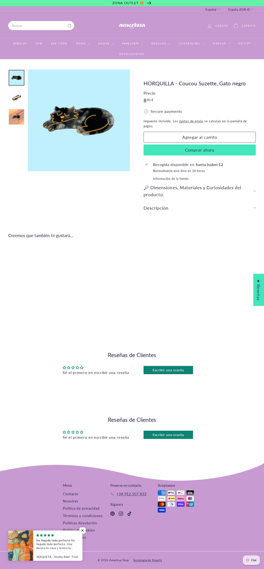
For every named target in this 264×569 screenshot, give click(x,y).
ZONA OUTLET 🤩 (128, 3)
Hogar (104, 43)
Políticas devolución (80, 523)
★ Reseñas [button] (258, 290)
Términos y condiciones (83, 516)
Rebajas (20, 43)
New (38, 43)
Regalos (159, 43)
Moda (81, 43)
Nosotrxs (70, 501)
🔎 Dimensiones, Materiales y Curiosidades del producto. (192, 191)
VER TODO (59, 43)
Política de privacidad (81, 508)
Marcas (220, 43)
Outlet (244, 43)
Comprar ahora (199, 149)
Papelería (131, 43)
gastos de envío (191, 121)
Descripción (156, 207)
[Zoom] (79, 120)
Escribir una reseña (168, 370)
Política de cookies (79, 530)
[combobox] (41, 25)
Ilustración (190, 43)
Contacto (70, 494)
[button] (82, 530)
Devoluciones (132, 53)
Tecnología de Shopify (147, 560)
